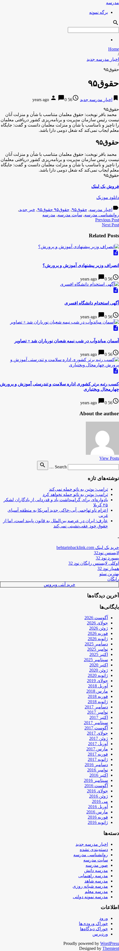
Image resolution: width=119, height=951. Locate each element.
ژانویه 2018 (98, 701)
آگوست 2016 (96, 785)
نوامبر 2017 (97, 712)
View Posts (109, 458)
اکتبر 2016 (98, 775)
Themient (110, 948)
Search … (58, 466)
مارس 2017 (97, 749)
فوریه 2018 (98, 696)
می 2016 (100, 801)
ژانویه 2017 (98, 759)
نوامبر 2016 (97, 770)
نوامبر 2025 (97, 649)
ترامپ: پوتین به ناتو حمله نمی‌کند (78, 489)
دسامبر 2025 (96, 644)
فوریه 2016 (98, 817)
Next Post (110, 224)
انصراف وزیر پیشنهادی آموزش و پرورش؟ (81, 265)
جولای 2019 (97, 680)
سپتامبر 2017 (96, 722)
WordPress (109, 943)
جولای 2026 (97, 623)
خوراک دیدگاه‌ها (94, 928)
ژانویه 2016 (98, 822)
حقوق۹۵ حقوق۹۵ (53, 209)
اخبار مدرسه (100, 209)
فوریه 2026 (98, 633)
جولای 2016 (97, 791)
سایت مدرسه (70, 214)
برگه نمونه (98, 12)
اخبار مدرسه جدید (103, 59)
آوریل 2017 (98, 743)
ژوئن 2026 (98, 628)
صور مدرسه (97, 865)
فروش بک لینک (105, 186)
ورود (103, 918)
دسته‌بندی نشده (94, 849)
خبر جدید (27, 209)
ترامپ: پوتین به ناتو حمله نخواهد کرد (75, 494)
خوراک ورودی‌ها (93, 923)
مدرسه (112, 2)
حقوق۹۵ (79, 209)
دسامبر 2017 (96, 707)
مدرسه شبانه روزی (90, 886)
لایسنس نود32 (106, 552)
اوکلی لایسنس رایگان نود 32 (93, 563)
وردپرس (100, 934)
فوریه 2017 (98, 754)
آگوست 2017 (96, 728)
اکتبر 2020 (98, 665)
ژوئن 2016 (98, 796)
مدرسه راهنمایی (93, 875)
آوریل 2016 (98, 806)
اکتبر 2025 (98, 654)
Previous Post (107, 219)
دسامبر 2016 (96, 764)
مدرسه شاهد (96, 881)
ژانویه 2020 (98, 675)
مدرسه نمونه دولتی (90, 896)
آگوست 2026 (96, 617)
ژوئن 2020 (98, 670)
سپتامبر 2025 (96, 659)
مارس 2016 (97, 812)
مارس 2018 (97, 691)
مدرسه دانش (96, 870)
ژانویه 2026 (98, 638)
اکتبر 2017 (98, 717)
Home (113, 49)
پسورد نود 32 (107, 558)
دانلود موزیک (107, 197)
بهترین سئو (109, 573)
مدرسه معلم (96, 891)
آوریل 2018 (98, 686)
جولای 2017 (97, 733)
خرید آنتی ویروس (59, 584)
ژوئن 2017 (98, 738)
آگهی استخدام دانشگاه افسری (91, 303)
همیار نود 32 (108, 568)
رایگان (113, 579)
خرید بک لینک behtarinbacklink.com (87, 547)
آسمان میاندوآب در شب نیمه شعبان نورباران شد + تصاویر (66, 340)
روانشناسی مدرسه (101, 214)
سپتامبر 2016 (96, 780)
